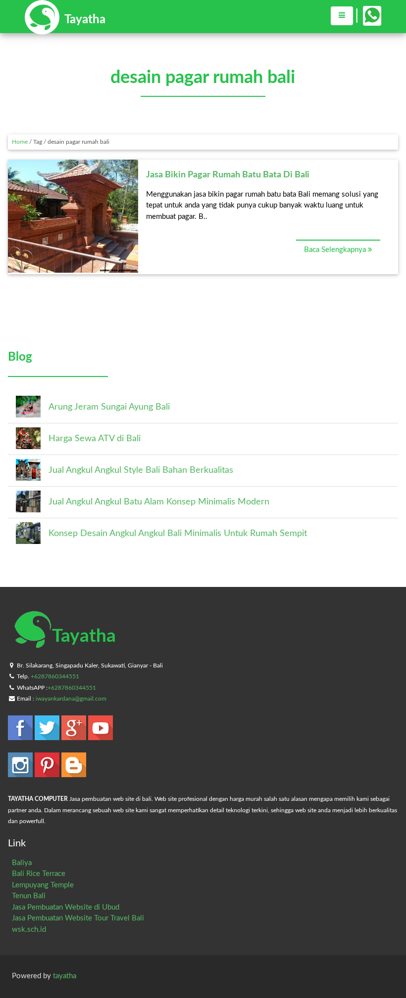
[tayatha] (65, 30)
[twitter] (48, 735)
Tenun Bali (29, 896)
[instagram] (21, 772)
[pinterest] (48, 772)
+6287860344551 (55, 676)
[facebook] (21, 735)
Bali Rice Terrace (38, 873)
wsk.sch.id (29, 929)
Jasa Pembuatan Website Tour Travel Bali (78, 918)
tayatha (64, 976)
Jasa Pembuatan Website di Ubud (65, 907)
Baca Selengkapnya (336, 249)
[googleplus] (74, 735)
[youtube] (100, 735)
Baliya (22, 863)
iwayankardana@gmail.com (71, 699)
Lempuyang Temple (43, 885)
